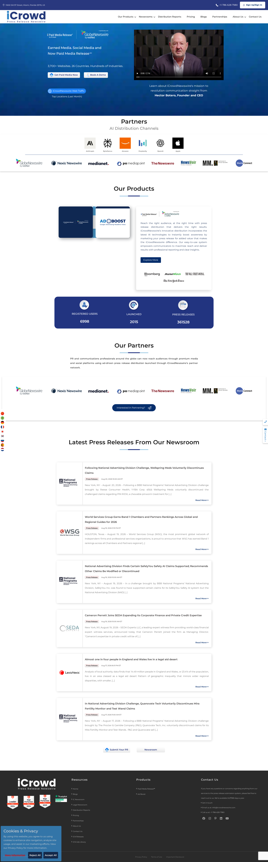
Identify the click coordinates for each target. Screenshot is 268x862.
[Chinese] (2, 413)
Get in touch (207, 803)
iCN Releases (78, 837)
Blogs (203, 16)
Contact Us (255, 16)
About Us (238, 16)
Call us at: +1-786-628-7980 (213, 812)
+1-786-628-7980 (228, 5)
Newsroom (150, 749)
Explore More (150, 260)
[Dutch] (2, 449)
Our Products (125, 16)
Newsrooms (145, 16)
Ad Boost (141, 794)
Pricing (191, 16)
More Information (15, 855)
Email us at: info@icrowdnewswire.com (218, 807)
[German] (2, 422)
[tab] (76, 222)
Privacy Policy (141, 857)
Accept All (51, 855)
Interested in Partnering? (131, 407)
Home (75, 789)
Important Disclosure (175, 857)
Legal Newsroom (80, 805)
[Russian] (2, 440)
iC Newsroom (79, 799)
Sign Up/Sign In (254, 5)
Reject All (35, 855)
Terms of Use (156, 857)
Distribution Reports (169, 16)
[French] (2, 427)
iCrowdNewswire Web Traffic (68, 91)
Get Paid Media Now (66, 75)
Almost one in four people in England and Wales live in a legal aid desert (131, 659)
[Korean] (2, 436)
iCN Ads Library (79, 842)
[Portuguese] (2, 418)
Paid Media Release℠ (146, 789)
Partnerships (219, 16)
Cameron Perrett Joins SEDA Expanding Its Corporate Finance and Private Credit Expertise (143, 615)
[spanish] (2, 445)
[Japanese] (2, 431)
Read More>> (202, 500)
